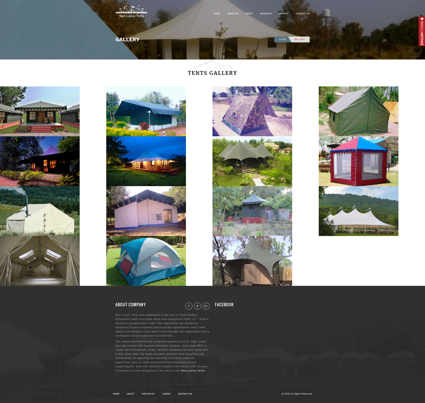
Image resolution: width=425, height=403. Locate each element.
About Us (232, 13)
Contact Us (303, 13)
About (130, 394)
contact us (185, 394)
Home (216, 13)
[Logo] (132, 12)
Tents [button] (249, 13)
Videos (166, 394)
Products (265, 13)
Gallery (284, 13)
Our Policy (148, 394)
